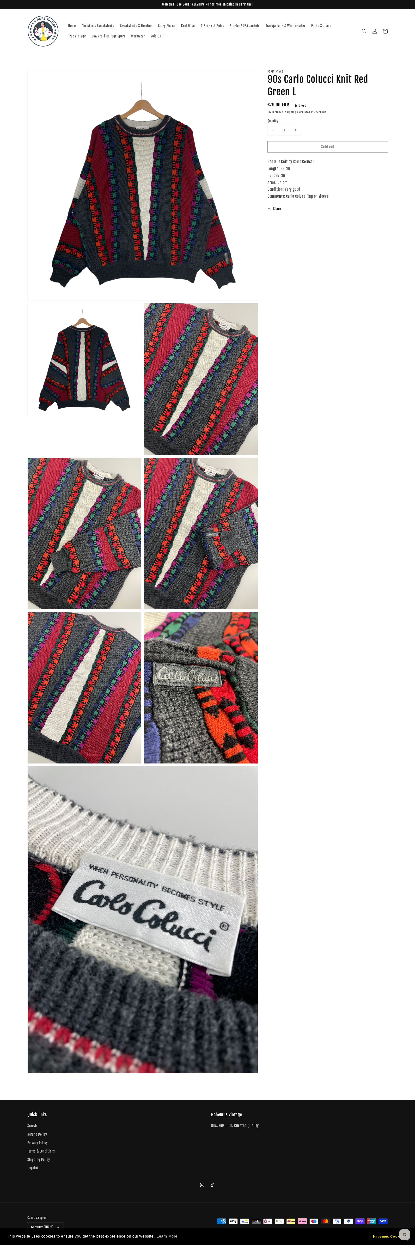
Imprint (32, 1168)
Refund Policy (37, 1134)
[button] (364, 31)
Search (32, 1126)
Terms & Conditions (41, 1151)
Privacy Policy (37, 1143)
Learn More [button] (167, 1236)
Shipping (290, 112)
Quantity (273, 121)
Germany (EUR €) (42, 1227)
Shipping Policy (38, 1160)
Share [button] (277, 209)
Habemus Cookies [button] (389, 1236)
